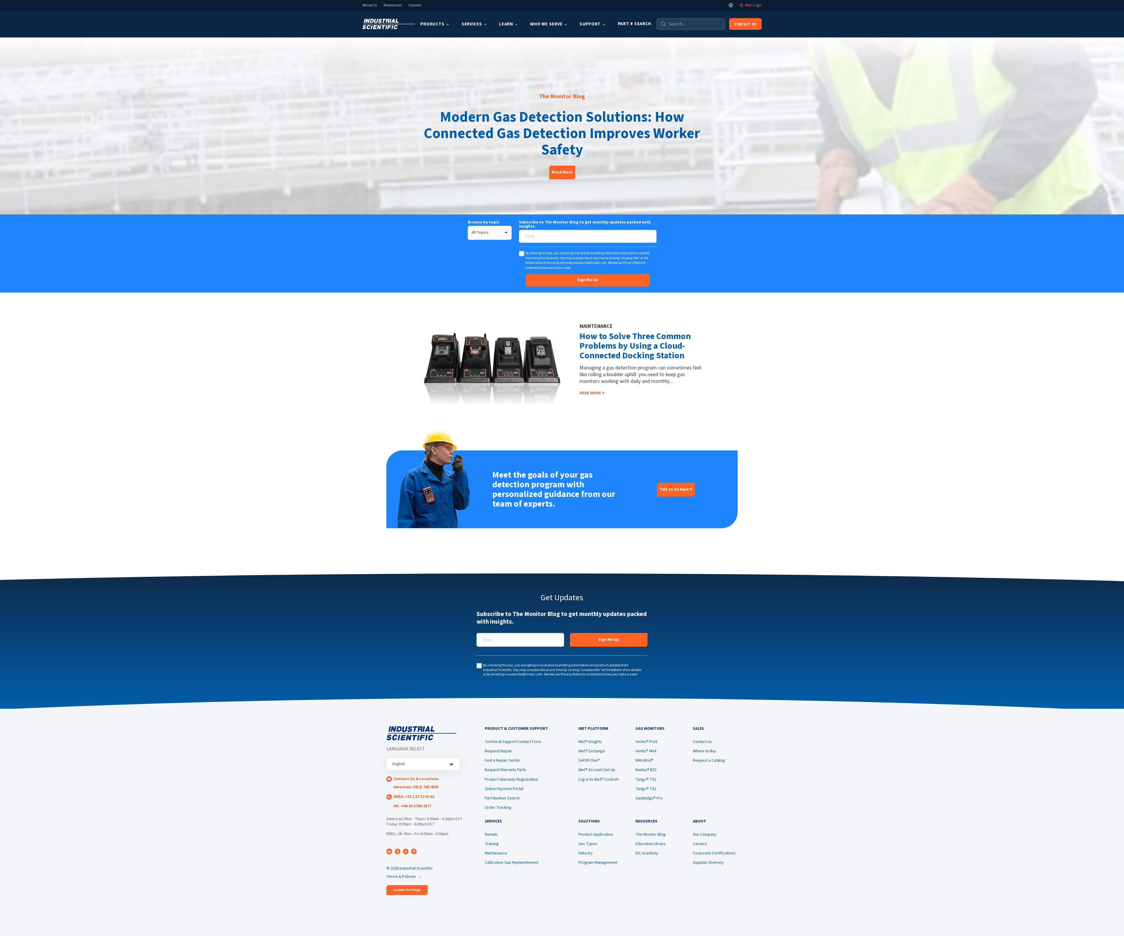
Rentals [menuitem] (491, 834)
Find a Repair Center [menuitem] (502, 760)
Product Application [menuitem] (595, 834)
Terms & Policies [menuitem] (401, 877)
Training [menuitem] (492, 844)
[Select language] (731, 5)
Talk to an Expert (675, 489)
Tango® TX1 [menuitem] (645, 779)
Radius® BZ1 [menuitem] (646, 770)
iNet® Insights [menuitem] (590, 742)
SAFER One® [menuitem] (589, 760)
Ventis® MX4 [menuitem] (645, 751)
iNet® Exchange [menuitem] (591, 751)
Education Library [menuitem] (650, 844)
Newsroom (393, 5)
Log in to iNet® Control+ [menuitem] (598, 779)
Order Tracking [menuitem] (498, 808)
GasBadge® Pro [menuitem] (649, 798)
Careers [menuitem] (700, 844)
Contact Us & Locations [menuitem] (416, 779)
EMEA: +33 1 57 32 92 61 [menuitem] (413, 797)
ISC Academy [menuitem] (646, 853)
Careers (414, 5)
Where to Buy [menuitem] (704, 751)
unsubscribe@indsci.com (590, 263)
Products (432, 24)
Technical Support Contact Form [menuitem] (513, 742)
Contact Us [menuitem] (702, 742)
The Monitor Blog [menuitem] (650, 834)
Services (472, 24)
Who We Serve (546, 24)
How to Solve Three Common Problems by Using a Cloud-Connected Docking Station (635, 346)
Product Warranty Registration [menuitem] (511, 779)
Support (590, 24)
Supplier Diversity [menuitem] (708, 863)
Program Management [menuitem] (597, 863)
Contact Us (745, 23)
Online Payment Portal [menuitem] (504, 789)
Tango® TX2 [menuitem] (645, 789)
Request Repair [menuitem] (498, 751)
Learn (506, 24)
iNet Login (753, 5)
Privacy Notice (632, 263)
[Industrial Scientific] (388, 24)
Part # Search (635, 24)
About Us (369, 5)
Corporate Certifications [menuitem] (714, 853)
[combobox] (490, 233)
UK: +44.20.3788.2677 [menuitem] (412, 806)
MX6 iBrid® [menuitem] (644, 760)
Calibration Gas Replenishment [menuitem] (511, 863)
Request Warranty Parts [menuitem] (505, 770)
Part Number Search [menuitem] (502, 798)
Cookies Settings (407, 890)
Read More (562, 172)
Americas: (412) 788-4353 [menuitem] (416, 787)
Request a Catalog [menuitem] (709, 760)
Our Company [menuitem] (705, 834)
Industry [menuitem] (585, 853)
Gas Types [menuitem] (587, 844)
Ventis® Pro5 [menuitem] (646, 742)
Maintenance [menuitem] (496, 853)
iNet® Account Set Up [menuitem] (596, 770)
